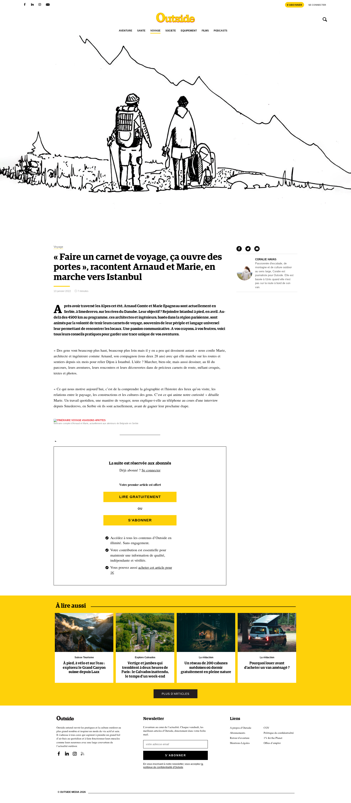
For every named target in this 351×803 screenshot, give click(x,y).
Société (170, 30)
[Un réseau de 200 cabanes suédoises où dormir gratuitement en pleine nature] (206, 632)
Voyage (155, 30)
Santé (141, 30)
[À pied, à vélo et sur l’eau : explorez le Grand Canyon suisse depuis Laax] (84, 632)
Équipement (189, 30)
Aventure (125, 30)
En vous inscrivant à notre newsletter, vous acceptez (173, 765)
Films (205, 30)
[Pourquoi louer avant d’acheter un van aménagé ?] (267, 632)
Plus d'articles (175, 694)
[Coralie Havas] (244, 279)
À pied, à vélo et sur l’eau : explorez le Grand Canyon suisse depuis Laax (84, 667)
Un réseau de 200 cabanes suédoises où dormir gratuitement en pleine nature (206, 667)
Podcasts (220, 30)
